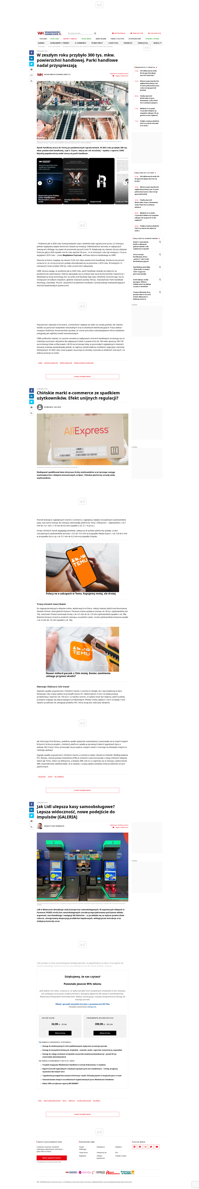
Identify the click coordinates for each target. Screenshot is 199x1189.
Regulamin (82, 1156)
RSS (116, 1152)
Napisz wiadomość (122, 76)
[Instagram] (145, 1147)
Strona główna (41, 46)
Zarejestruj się (101, 1152)
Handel (41, 43)
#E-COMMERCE (59, 776)
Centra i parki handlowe (54, 46)
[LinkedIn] (134, 1147)
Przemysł (128, 43)
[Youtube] (156, 1147)
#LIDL (40, 1100)
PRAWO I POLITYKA (117, 39)
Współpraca (101, 1147)
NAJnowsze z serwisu (145, 67)
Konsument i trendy (59, 43)
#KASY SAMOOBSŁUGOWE (52, 1100)
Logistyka (113, 43)
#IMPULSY (72, 1100)
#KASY (64, 1100)
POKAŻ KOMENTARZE (82, 377)
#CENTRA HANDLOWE (51, 363)
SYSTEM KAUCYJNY (135, 39)
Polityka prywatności (101, 1157)
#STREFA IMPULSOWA (84, 1100)
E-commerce (80, 43)
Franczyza (143, 43)
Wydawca (118, 1147)
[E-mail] (31, 75)
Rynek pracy (97, 43)
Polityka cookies (120, 1156)
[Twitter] (31, 64)
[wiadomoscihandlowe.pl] (49, 33)
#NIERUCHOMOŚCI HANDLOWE (83, 363)
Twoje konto (83, 1152)
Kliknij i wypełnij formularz (51, 1158)
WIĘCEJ (156, 43)
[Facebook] (31, 52)
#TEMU (50, 776)
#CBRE (40, 363)
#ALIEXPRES (42, 776)
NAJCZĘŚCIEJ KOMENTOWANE (146, 238)
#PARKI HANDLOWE (66, 363)
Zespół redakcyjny (82, 1148)
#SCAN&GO (96, 1100)
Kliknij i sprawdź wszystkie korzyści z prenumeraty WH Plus (82, 1004)
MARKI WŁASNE (101, 39)
